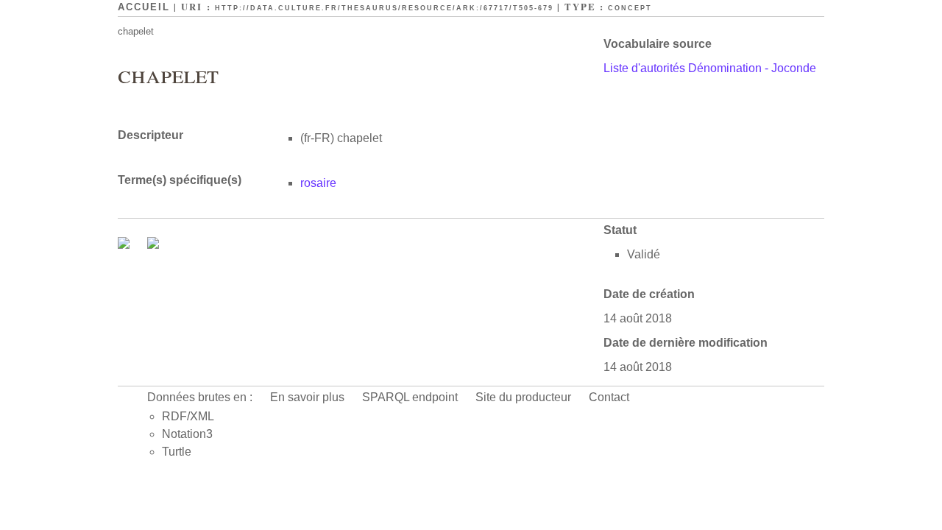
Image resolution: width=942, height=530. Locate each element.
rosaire (318, 183)
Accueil (144, 7)
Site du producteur (523, 397)
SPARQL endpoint (410, 397)
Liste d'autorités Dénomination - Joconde (709, 68)
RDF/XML (188, 416)
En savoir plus (307, 397)
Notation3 (187, 434)
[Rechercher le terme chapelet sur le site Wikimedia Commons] (125, 245)
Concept (630, 8)
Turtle (176, 451)
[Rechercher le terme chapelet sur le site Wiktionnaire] (153, 245)
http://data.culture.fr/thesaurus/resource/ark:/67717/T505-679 (384, 8)
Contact (609, 397)
